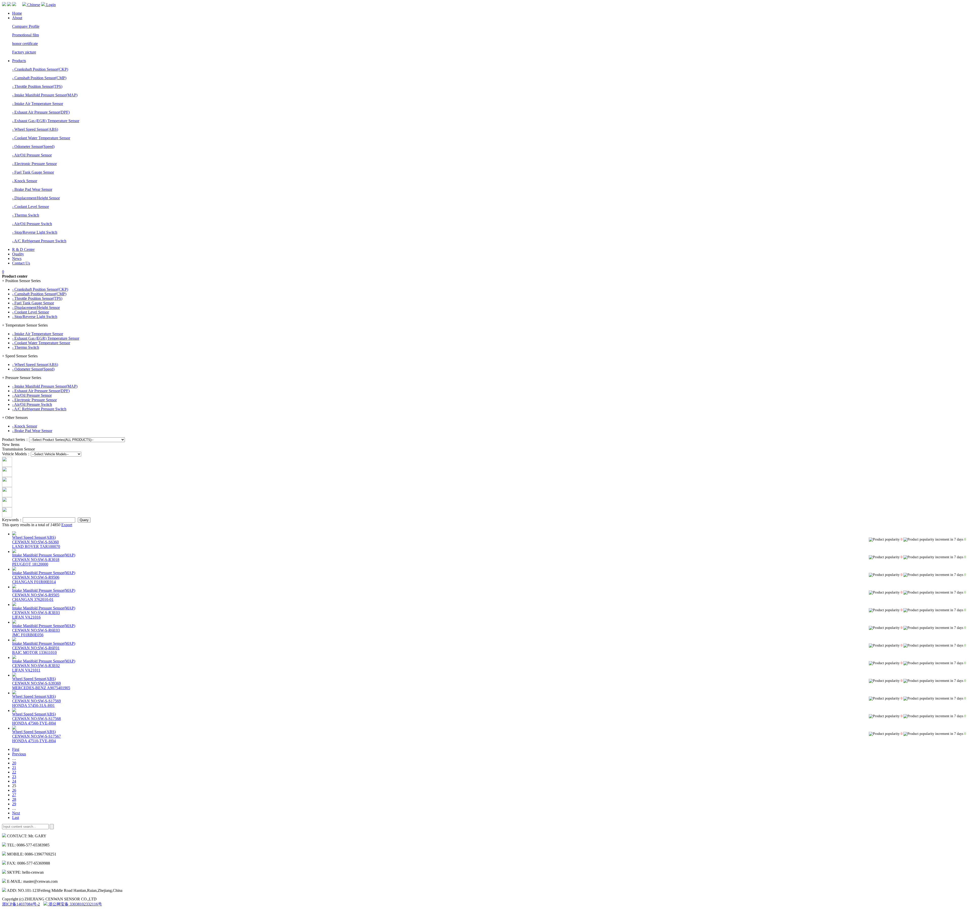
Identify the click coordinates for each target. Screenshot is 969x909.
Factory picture (24, 52)
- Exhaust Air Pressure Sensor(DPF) (41, 112)
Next (16, 813)
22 (14, 772)
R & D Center (23, 249)
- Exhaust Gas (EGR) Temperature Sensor (45, 121)
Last (15, 817)
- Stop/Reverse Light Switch (34, 232)
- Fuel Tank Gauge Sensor (33, 172)
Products (19, 61)
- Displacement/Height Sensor (36, 198)
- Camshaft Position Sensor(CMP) (39, 78)
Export (66, 525)
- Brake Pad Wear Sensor (32, 189)
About (17, 18)
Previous (19, 754)
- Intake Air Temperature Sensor (37, 103)
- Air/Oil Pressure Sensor (32, 155)
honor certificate (25, 43)
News (16, 258)
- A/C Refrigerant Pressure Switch (39, 241)
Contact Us (21, 263)
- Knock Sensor (24, 181)
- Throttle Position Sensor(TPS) (37, 86)
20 (14, 763)
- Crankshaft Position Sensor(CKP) (40, 69)
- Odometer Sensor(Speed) (33, 146)
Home (17, 13)
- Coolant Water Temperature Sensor (41, 138)
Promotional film (25, 35)
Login (50, 5)
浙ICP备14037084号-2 (21, 904)
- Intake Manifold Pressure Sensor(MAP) (44, 95)
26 (14, 790)
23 (14, 776)
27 (14, 795)
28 (14, 799)
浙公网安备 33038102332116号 (74, 904)
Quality (18, 254)
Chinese (33, 5)
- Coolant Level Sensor (30, 206)
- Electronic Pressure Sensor (34, 164)
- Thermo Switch (25, 215)
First (15, 749)
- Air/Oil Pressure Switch (32, 224)
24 (14, 781)
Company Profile (25, 26)
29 (14, 804)
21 (14, 767)
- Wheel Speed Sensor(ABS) (35, 129)
